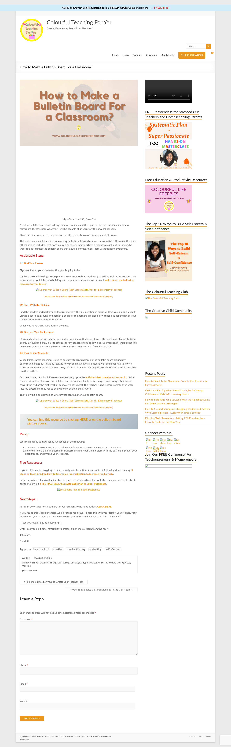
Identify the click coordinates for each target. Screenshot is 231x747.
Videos (208, 736)
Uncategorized (123, 563)
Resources (151, 55)
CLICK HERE (104, 506)
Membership (167, 55)
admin (27, 558)
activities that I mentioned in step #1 (106, 377)
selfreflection (113, 549)
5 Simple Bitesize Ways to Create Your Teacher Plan (53, 582)
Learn (126, 55)
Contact (193, 736)
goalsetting (95, 549)
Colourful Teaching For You (80, 22)
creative (57, 549)
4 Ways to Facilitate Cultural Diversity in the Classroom (101, 589)
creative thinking (76, 549)
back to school (41, 549)
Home (115, 55)
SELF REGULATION (192, 55)
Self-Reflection (108, 563)
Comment (26, 619)
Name (24, 665)
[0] (210, 54)
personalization (92, 563)
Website (24, 701)
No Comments (31, 571)
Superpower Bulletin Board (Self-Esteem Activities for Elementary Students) (79, 297)
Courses (137, 55)
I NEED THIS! (161, 8)
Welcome (26, 566)
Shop (201, 736)
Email (24, 684)
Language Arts (77, 563)
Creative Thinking (48, 563)
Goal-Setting (63, 563)
